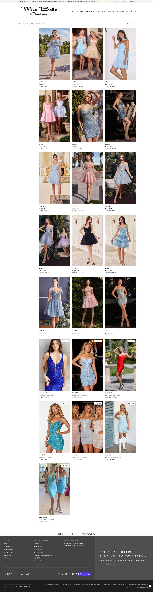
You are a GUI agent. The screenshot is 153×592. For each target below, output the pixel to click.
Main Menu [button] (8, 541)
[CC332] (120, 116)
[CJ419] (87, 54)
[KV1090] (120, 240)
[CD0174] (54, 302)
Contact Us (37, 543)
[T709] (120, 54)
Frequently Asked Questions (43, 555)
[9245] (54, 240)
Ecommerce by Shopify (141, 587)
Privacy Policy (38, 561)
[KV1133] (54, 116)
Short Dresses (8, 552)
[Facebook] (59, 574)
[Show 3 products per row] (130, 24)
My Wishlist (37, 558)
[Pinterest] (66, 574)
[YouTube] (73, 574)
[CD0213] (54, 178)
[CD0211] (120, 178)
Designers (7, 555)
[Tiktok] (62, 574)
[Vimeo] (76, 574)
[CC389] (87, 116)
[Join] (146, 564)
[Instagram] (69, 574)
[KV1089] (54, 54)
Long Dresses (8, 549)
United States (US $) (120, 1)
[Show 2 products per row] (127, 24)
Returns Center (38, 552)
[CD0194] (87, 302)
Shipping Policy (38, 546)
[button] (80, 11)
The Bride (7, 546)
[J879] (120, 302)
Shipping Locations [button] (70, 541)
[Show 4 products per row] (134, 24)
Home (6, 543)
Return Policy (38, 549)
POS (128, 587)
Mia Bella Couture (54, 585)
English (132, 1)
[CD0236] (87, 240)
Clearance (7, 558)
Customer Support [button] (41, 541)
